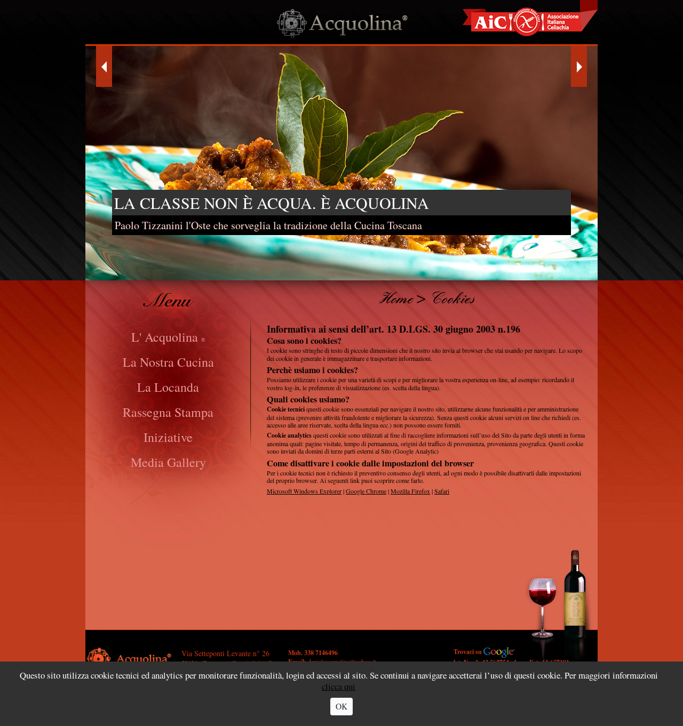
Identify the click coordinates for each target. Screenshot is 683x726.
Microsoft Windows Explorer (304, 491)
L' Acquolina (168, 336)
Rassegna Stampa (168, 412)
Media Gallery (168, 462)
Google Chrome (366, 491)
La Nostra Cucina (168, 361)
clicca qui (339, 686)
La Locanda (168, 387)
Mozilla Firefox (410, 491)
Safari (441, 491)
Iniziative (168, 437)
